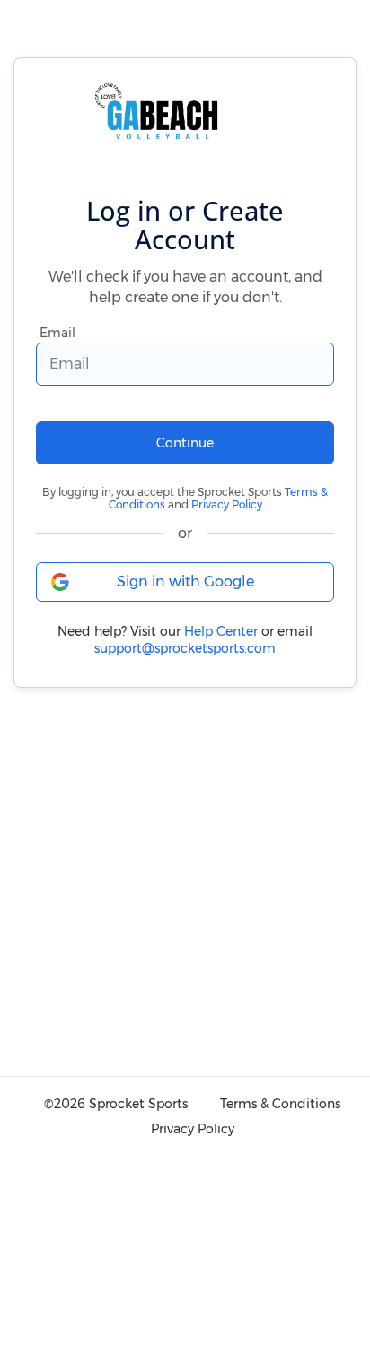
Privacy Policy (226, 504)
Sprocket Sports (138, 1104)
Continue (185, 443)
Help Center (221, 631)
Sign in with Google (185, 581)
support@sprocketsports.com (185, 648)
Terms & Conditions (280, 1104)
